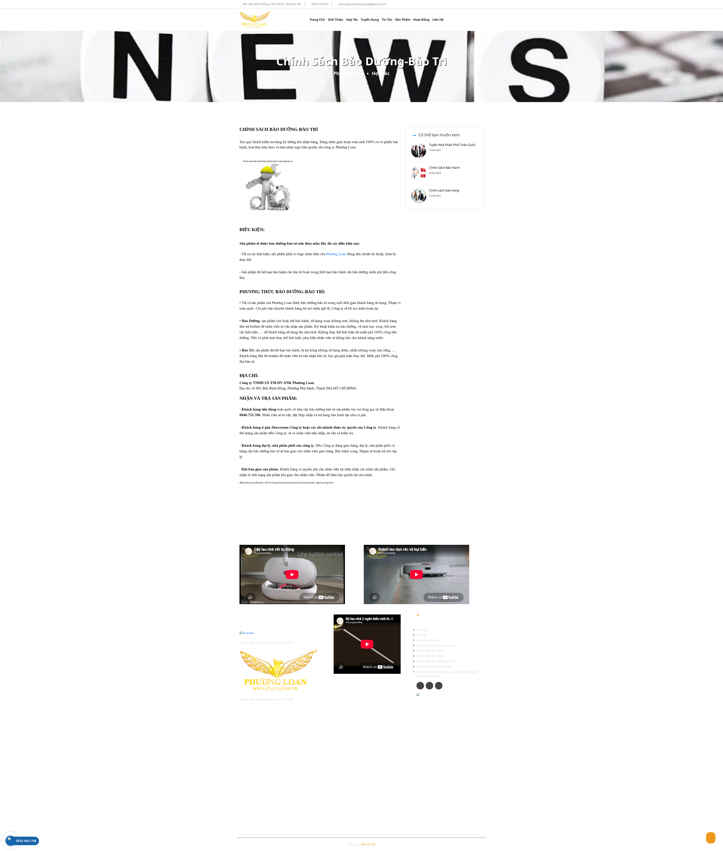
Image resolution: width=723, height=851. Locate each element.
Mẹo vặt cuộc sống (428, 640)
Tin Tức (387, 20)
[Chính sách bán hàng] (420, 195)
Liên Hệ (437, 20)
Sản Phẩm (402, 20)
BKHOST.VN (368, 844)
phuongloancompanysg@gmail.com (362, 4)
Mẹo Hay (421, 629)
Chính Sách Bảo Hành (444, 168)
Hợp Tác (352, 20)
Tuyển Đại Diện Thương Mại (434, 666)
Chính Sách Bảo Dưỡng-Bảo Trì (435, 661)
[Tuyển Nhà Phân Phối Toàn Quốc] (420, 150)
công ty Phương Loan (340, 147)
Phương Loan (348, 73)
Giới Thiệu (335, 20)
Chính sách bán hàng (444, 190)
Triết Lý (421, 635)
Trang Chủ (317, 20)
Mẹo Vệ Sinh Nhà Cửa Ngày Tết (436, 645)
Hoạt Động (421, 20)
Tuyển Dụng (370, 20)
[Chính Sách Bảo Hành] (420, 173)
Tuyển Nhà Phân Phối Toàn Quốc (452, 145)
